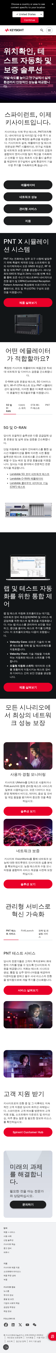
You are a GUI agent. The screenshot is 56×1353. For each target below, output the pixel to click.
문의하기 (28, 1204)
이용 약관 (41, 1337)
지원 (5, 1263)
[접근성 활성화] (6, 1347)
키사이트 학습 (9, 1244)
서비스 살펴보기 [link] (28, 990)
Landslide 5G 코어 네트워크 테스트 (29, 474)
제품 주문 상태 (10, 1275)
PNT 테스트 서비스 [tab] (11, 932)
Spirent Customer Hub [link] (28, 1132)
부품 (5, 1279)
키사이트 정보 (9, 1287)
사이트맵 (29, 1337)
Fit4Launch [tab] (27, 930)
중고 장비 (8, 1248)
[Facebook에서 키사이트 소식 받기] (6, 1324)
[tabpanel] (28, 473)
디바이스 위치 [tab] (22, 406)
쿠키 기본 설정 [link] (35, 1341)
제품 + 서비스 (9, 1232)
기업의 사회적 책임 (11, 1303)
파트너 (6, 1252)
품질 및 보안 (9, 1299)
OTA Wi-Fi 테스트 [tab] (35, 406)
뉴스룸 (6, 1291)
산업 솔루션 (8, 1240)
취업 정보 (8, 1311)
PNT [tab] (47, 405)
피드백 (10, 1341)
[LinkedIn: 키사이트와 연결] (13, 1324)
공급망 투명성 (9, 1307)
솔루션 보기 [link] (28, 811)
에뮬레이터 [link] (28, 185)
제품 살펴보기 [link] (28, 302)
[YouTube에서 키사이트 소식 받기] (27, 1324)
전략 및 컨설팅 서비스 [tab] (44, 933)
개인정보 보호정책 (14, 1337)
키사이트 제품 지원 (11, 1267)
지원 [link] (28, 221)
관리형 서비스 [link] (28, 208)
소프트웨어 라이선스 (12, 1271)
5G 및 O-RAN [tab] (9, 408)
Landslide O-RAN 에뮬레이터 (26, 478)
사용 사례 (8, 1236)
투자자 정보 (8, 1295)
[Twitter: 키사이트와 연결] (20, 1324)
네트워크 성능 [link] (28, 197)
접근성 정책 (21, 1341)
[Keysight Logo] (15, 30)
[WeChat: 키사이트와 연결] (34, 1324)
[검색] (42, 30)
